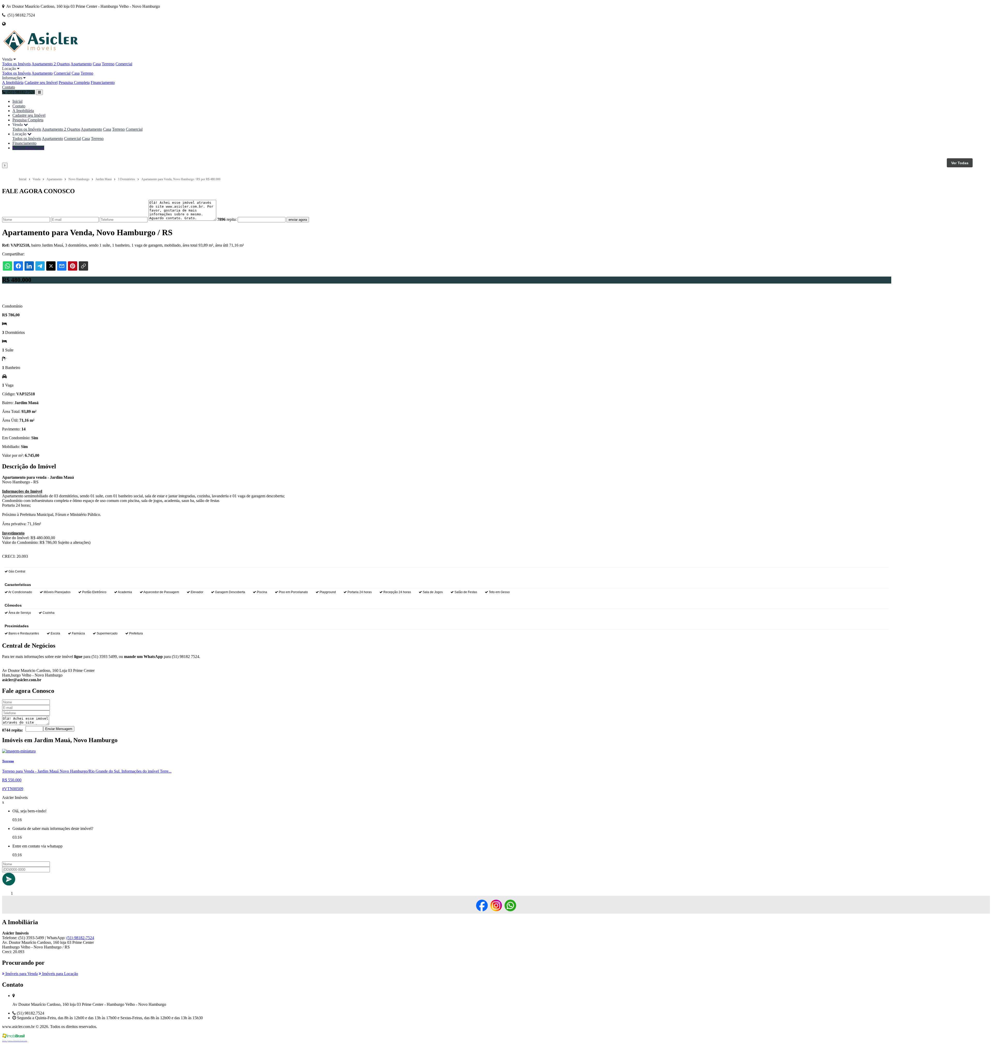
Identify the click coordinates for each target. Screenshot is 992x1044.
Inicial (17, 101)
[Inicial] (57, 54)
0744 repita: (12, 730)
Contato (8, 87)
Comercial (123, 64)
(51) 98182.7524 (30, 148)
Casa (97, 64)
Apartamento (81, 64)
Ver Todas (959, 163)
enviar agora (298, 220)
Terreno (108, 64)
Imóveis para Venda (21, 973)
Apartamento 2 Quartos (51, 64)
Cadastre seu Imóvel (41, 82)
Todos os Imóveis (16, 64)
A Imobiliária (13, 82)
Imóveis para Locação (59, 973)
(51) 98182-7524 (80, 938)
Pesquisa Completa (74, 82)
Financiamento (103, 82)
